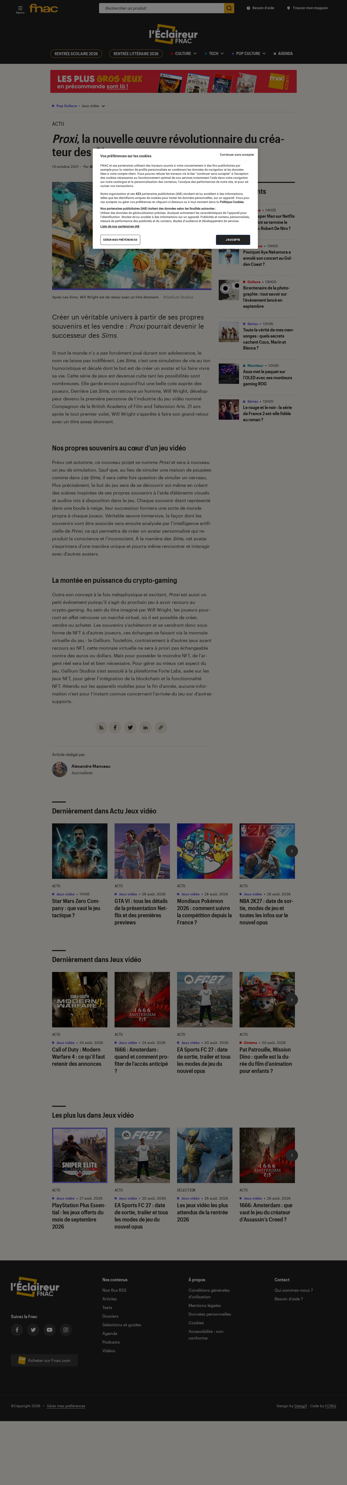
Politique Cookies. (231, 202)
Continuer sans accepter (237, 154)
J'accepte (233, 239)
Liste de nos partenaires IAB (119, 226)
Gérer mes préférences (120, 239)
